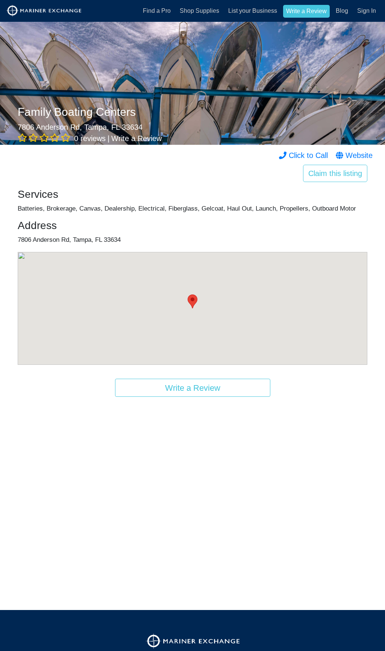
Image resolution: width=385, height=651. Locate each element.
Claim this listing (335, 173)
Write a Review (306, 11)
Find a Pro (157, 11)
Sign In (366, 11)
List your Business (252, 11)
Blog (342, 11)
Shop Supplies (199, 11)
